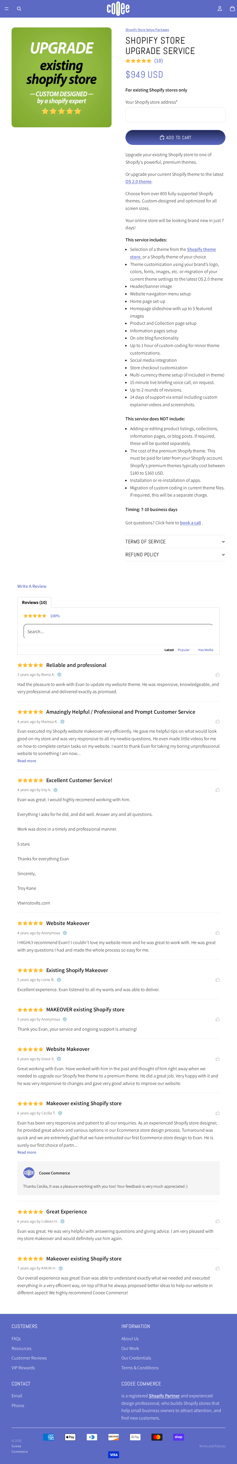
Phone (18, 1406)
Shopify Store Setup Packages (147, 29)
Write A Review (32, 586)
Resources (22, 1348)
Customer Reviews (29, 1358)
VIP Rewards (23, 1368)
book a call (190, 523)
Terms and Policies (212, 1446)
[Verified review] (59, 674)
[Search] (19, 8)
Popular (184, 650)
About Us (130, 1339)
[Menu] (6, 8)
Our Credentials (136, 1358)
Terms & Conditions (140, 1368)
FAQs (16, 1339)
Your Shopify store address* (151, 102)
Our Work (130, 1348)
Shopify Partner (164, 1396)
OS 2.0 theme (138, 181)
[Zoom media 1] (62, 77)
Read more (26, 760)
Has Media (205, 650)
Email (17, 1396)
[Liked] (218, 675)
